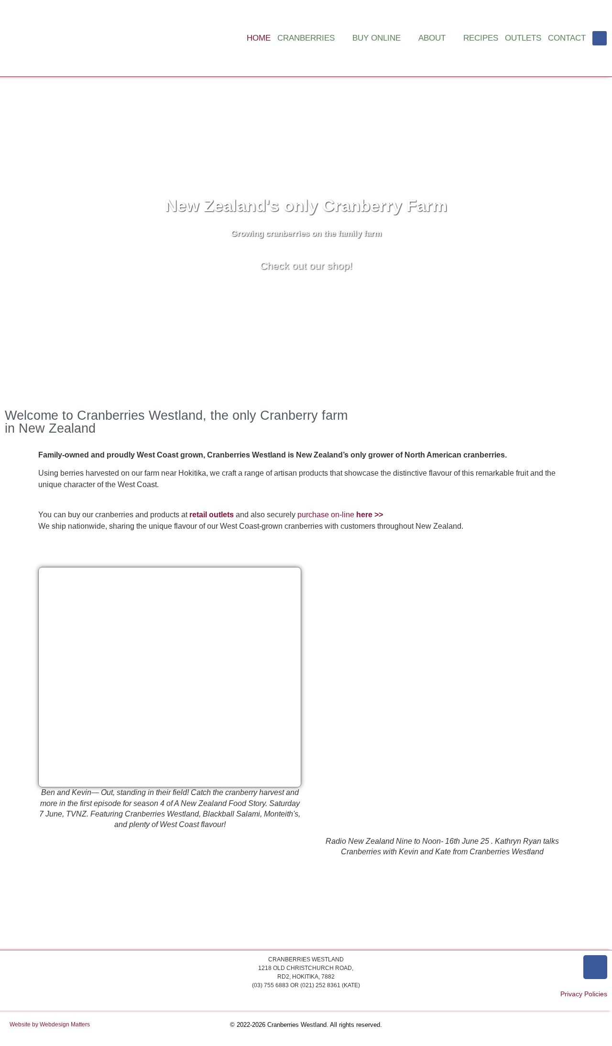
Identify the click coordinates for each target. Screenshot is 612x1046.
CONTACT (567, 38)
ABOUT (432, 38)
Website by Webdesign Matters (50, 1024)
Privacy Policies (583, 994)
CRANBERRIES (306, 38)
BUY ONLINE (376, 38)
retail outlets (211, 515)
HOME (259, 38)
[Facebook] (599, 38)
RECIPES (480, 38)
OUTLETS (523, 38)
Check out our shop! (306, 265)
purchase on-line (340, 515)
